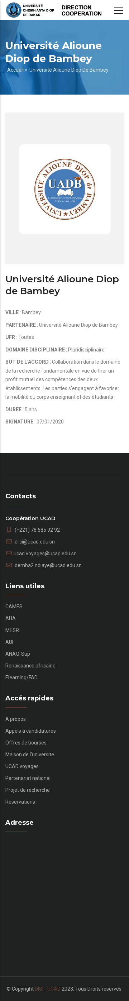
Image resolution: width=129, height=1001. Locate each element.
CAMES (14, 606)
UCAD (54, 989)
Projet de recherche (27, 790)
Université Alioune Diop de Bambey (69, 70)
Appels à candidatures (30, 731)
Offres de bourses (26, 743)
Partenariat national (28, 778)
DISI (39, 989)
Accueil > (17, 70)
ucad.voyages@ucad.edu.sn (45, 553)
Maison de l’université (29, 754)
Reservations (20, 802)
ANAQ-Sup (17, 654)
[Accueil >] (53, 10)
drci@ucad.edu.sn (34, 542)
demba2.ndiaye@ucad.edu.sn (48, 565)
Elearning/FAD (21, 677)
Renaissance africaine (30, 666)
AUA (10, 618)
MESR (12, 630)
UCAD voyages (22, 766)
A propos (15, 719)
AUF (10, 642)
